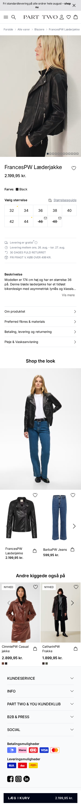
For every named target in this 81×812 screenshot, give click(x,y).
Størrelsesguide (65, 200)
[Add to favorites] (73, 168)
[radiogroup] (40, 216)
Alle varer (24, 29)
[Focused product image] (40, 96)
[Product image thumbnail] (48, 154)
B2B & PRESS (18, 717)
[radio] (11, 210)
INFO (11, 691)
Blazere (39, 29)
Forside (8, 29)
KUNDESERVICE (21, 678)
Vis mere (68, 295)
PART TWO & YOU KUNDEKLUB (34, 704)
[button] (40, 311)
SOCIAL (13, 729)
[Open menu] (5, 17)
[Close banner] (74, 5)
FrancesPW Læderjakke (64, 29)
